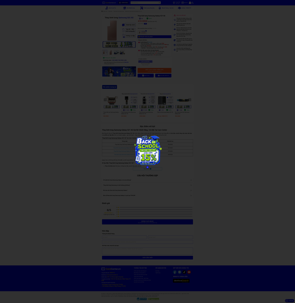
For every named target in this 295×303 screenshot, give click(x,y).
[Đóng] (147, 167)
